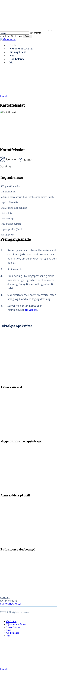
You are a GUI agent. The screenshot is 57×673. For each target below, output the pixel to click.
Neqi (8, 630)
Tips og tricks (13, 627)
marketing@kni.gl (10, 603)
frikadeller (31, 310)
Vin (8, 635)
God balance (12, 632)
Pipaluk (4, 96)
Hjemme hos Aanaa (16, 624)
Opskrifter (11, 621)
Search (28, 36)
